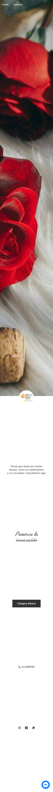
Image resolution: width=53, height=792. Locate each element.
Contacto (18, 4)
